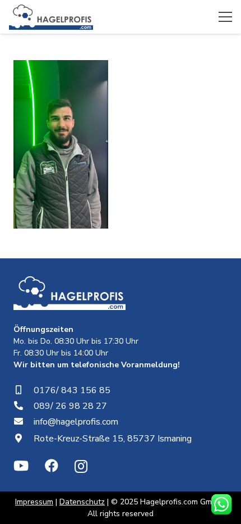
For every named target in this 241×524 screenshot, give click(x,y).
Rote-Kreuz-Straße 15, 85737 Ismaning (113, 438)
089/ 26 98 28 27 (70, 406)
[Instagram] (81, 466)
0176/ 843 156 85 (72, 390)
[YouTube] (21, 465)
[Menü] (225, 17)
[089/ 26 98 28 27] (23, 406)
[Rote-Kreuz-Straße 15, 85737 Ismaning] (23, 438)
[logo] (51, 17)
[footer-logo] (69, 293)
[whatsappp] (221, 504)
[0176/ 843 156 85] (23, 390)
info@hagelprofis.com (76, 422)
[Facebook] (51, 465)
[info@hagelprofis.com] (23, 422)
